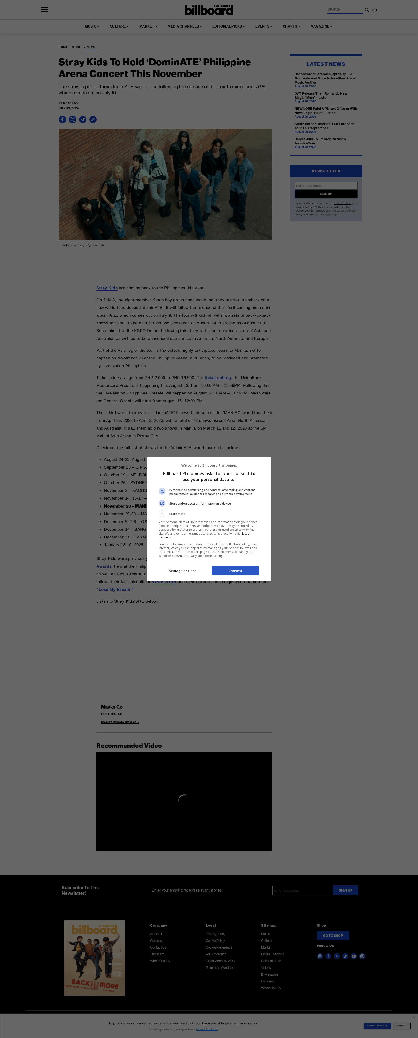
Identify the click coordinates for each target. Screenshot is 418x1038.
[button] (209, 513)
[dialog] (209, 519)
